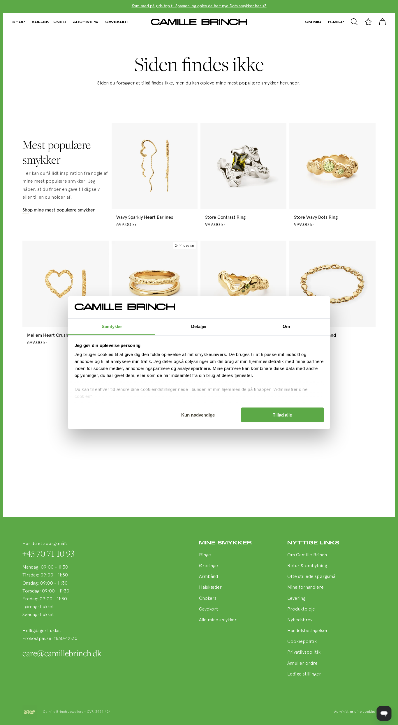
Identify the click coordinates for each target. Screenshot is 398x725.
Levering (296, 599)
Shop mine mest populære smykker (58, 210)
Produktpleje (301, 609)
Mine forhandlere (305, 587)
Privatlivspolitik (303, 652)
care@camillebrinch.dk (61, 653)
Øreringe (208, 566)
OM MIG (313, 22)
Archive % (85, 22)
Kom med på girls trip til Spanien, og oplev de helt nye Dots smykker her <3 (199, 6)
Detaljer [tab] (199, 326)
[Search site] (354, 21)
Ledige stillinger (304, 674)
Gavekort (117, 22)
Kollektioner (49, 22)
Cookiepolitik (302, 642)
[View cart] (382, 21)
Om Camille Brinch (307, 555)
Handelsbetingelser (307, 631)
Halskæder (210, 587)
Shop (18, 22)
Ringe (205, 555)
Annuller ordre (302, 664)
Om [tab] (286, 326)
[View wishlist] (368, 21)
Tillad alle (282, 414)
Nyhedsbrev (299, 620)
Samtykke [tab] (112, 326)
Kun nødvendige (198, 414)
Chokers (207, 599)
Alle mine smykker (218, 620)
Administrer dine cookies (355, 711)
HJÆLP (336, 22)
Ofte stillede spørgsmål (312, 577)
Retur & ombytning (307, 566)
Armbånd (208, 577)
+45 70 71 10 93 (48, 553)
